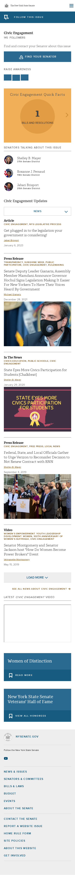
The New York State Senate (22, 6)
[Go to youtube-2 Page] (6, 758)
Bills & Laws (14, 786)
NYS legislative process (45, 224)
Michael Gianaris (12, 294)
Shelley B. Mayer (29, 158)
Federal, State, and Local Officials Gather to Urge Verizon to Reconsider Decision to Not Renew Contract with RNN (37, 457)
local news (52, 446)
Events (9, 801)
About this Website (20, 848)
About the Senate (18, 808)
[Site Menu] (71, 6)
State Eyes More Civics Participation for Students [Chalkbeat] (35, 372)
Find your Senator (41, 56)
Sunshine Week (34, 262)
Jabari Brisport (28, 185)
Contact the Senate (20, 819)
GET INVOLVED (15, 855)
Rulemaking (56, 265)
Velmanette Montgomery (17, 560)
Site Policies (14, 841)
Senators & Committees (23, 779)
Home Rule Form (17, 833)
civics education (15, 361)
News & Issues (15, 771)
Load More (35, 577)
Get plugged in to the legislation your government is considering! (33, 232)
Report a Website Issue (23, 826)
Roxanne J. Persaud (31, 172)
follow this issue (29, 17)
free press (36, 446)
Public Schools (38, 361)
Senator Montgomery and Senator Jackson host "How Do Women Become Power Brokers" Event (35, 550)
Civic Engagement (16, 224)
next (66, 115)
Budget (10, 793)
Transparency (13, 262)
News (38, 211)
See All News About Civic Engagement (39, 589)
